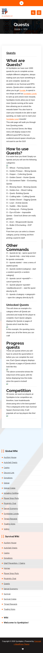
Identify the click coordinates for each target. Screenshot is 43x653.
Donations (8, 478)
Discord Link (9, 473)
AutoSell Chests (10, 462)
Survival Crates (10, 599)
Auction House (10, 457)
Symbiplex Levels (30, 94)
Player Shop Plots (11, 498)
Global (6, 483)
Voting (6, 529)
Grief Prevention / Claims (14, 563)
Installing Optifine (11, 493)
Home (17, 29)
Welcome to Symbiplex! (16, 622)
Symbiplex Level (12, 119)
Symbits (22, 90)
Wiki (6, 617)
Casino (7, 468)
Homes (7, 568)
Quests (11, 53)
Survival (7, 594)
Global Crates (9, 488)
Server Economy (11, 508)
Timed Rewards (10, 519)
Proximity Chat (10, 503)
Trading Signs (9, 524)
